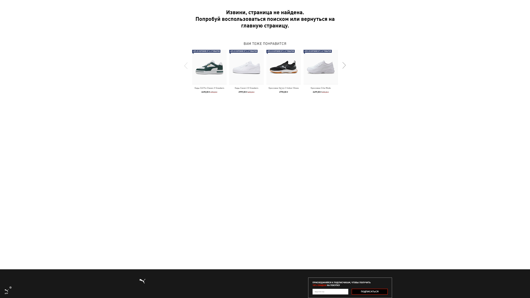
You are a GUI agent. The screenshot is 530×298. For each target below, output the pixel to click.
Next (343, 65)
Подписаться (370, 291)
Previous (186, 65)
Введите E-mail (319, 291)
